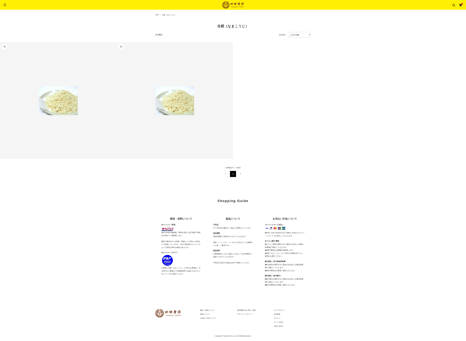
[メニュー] (5, 5)
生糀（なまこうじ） (169, 15)
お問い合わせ (278, 326)
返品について (205, 314)
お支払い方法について (208, 318)
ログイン (277, 318)
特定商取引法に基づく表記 (246, 310)
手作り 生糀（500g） (11, 98)
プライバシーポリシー (245, 314)
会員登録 (277, 314)
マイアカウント (279, 310)
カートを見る (278, 322)
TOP (157, 15)
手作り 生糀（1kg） (127, 98)
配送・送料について (207, 310)
